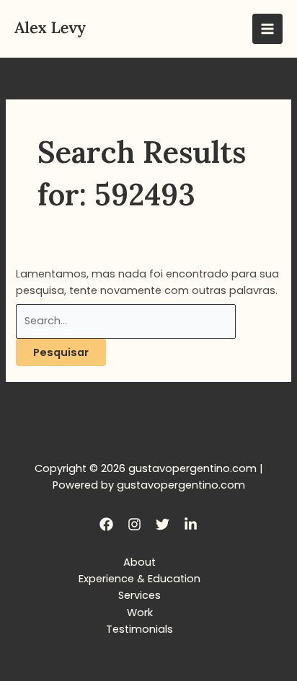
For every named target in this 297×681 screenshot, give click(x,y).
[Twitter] (162, 524)
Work (140, 612)
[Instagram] (134, 524)
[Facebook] (106, 524)
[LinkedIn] (191, 524)
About (139, 562)
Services (139, 595)
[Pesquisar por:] (126, 320)
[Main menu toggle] (267, 29)
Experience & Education (139, 578)
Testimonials (139, 629)
